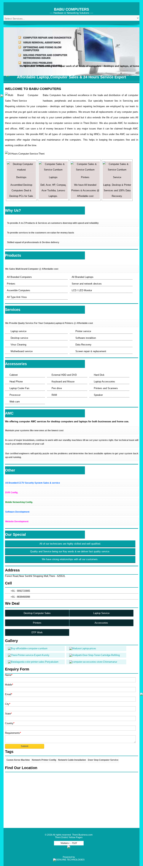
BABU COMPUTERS (71, 9)
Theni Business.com (82, 834)
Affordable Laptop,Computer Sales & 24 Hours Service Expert (71, 77)
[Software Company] (69, 859)
